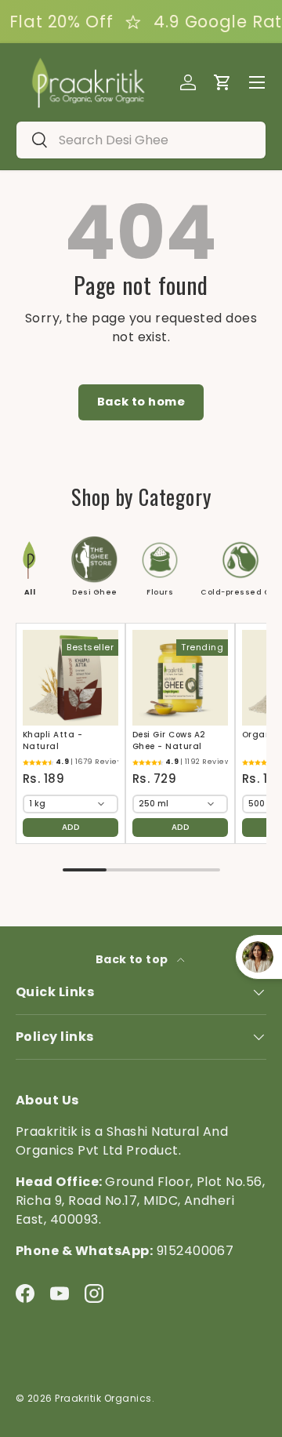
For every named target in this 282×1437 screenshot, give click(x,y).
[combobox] (141, 140)
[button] (222, 82)
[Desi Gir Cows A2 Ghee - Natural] (180, 678)
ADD (70, 827)
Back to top (134, 959)
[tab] (21, 566)
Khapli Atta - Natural (52, 740)
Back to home (141, 401)
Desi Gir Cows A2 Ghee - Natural (169, 740)
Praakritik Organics (103, 1398)
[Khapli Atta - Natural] (70, 678)
